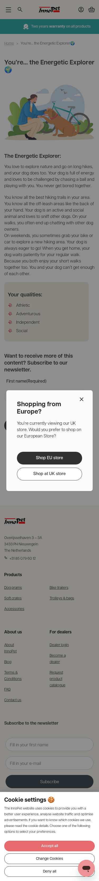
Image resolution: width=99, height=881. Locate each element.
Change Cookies (49, 859)
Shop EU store (49, 458)
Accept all (49, 846)
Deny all (49, 872)
